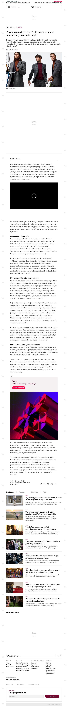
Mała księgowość (50, 668)
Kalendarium (20, 684)
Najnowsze (34, 492)
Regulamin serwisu (21, 666)
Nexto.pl (48, 666)
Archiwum (34, 668)
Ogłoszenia (34, 665)
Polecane (22, 492)
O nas (8, 663)
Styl (16, 27)
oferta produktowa (33, 684)
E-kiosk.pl (48, 663)
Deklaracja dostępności (22, 670)
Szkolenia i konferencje (12, 679)
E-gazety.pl (49, 665)
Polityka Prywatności (22, 663)
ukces (39, 7)
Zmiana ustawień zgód (22, 665)
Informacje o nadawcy (22, 668)
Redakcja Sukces (15, 159)
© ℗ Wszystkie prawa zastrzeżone (20, 482)
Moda (20, 27)
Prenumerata (35, 666)
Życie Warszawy (50, 673)
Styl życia (12, 27)
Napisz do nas (10, 666)
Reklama (33, 663)
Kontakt (8, 665)
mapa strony (9, 684)
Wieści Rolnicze (50, 672)
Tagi (44, 492)
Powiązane (10, 492)
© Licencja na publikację (17, 481)
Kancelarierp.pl (50, 670)
